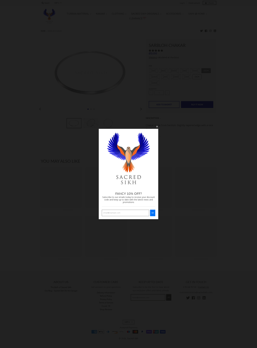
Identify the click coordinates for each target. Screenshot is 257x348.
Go (153, 213)
